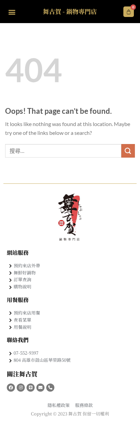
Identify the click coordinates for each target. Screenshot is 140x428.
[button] (11, 11)
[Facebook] (11, 388)
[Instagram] (21, 388)
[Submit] (128, 150)
